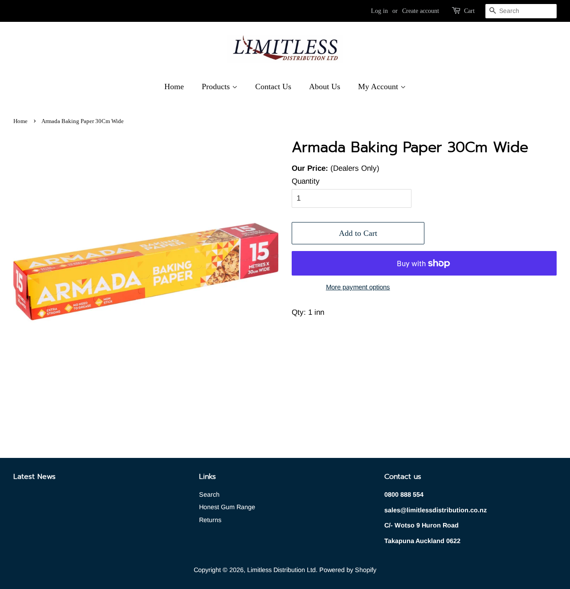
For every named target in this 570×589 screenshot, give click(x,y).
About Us (324, 86)
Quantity (306, 181)
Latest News (34, 476)
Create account (420, 11)
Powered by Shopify (347, 569)
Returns (210, 519)
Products (217, 86)
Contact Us (273, 86)
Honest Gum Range (227, 507)
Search (209, 494)
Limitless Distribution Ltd (281, 569)
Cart (469, 11)
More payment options (358, 287)
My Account (379, 86)
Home (174, 86)
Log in (379, 11)
